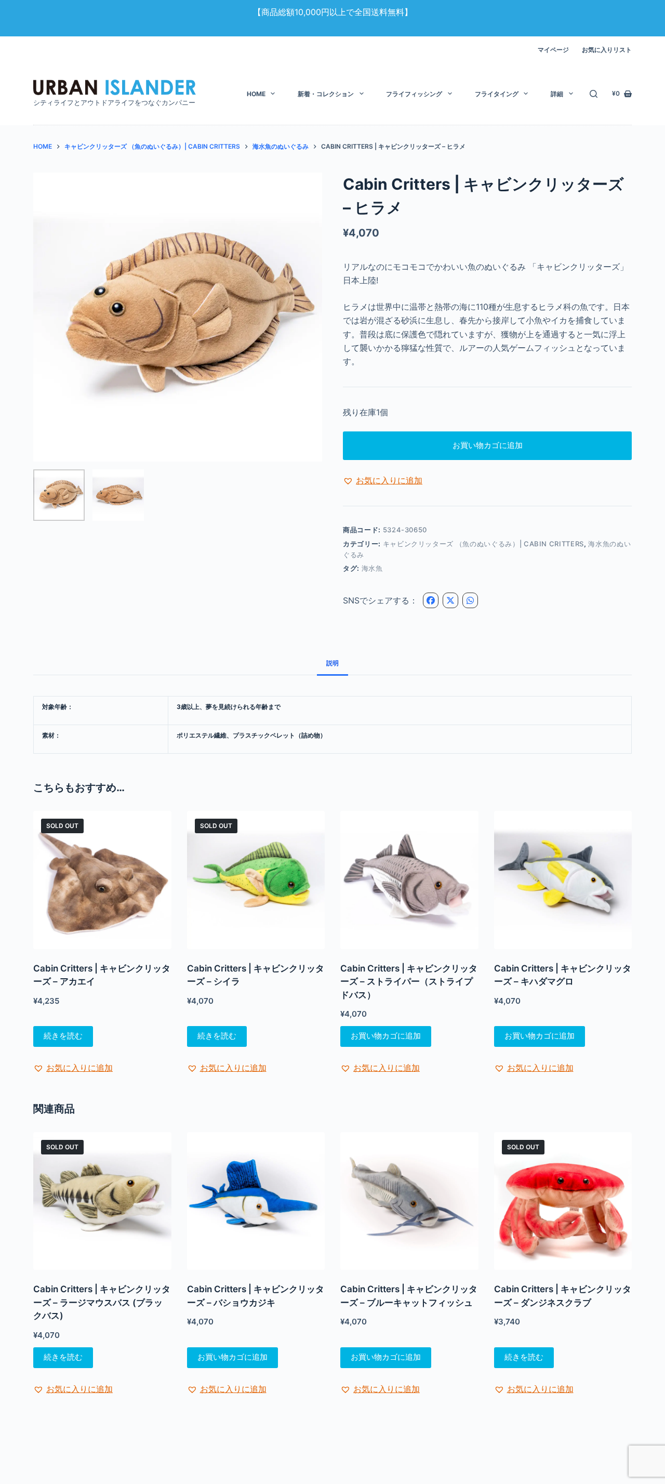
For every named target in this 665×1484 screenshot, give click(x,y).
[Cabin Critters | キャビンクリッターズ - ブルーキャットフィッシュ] (409, 1201)
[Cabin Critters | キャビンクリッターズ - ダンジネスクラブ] (563, 1201)
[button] (382, 480)
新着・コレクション (326, 94)
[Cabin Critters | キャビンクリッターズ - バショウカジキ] (256, 1201)
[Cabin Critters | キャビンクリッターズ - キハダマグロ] (563, 880)
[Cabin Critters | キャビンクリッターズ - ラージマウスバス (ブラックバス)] (102, 1201)
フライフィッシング (414, 94)
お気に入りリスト (607, 50)
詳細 (557, 94)
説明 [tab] (332, 663)
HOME (256, 94)
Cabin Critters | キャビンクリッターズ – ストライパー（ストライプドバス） (408, 981)
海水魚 (372, 568)
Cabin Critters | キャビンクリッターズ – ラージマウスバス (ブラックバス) (101, 1302)
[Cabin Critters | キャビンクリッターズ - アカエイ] (102, 880)
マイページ (553, 50)
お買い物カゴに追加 (488, 445)
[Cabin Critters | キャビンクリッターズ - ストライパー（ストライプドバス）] (409, 880)
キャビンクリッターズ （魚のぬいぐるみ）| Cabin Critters (483, 544)
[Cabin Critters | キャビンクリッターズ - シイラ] (256, 880)
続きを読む (63, 1036)
